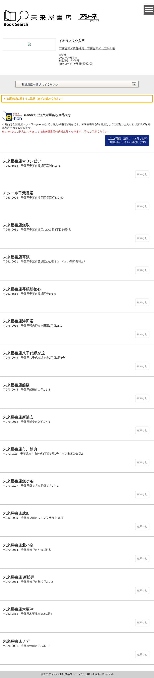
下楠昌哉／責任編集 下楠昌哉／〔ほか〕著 (87, 48)
